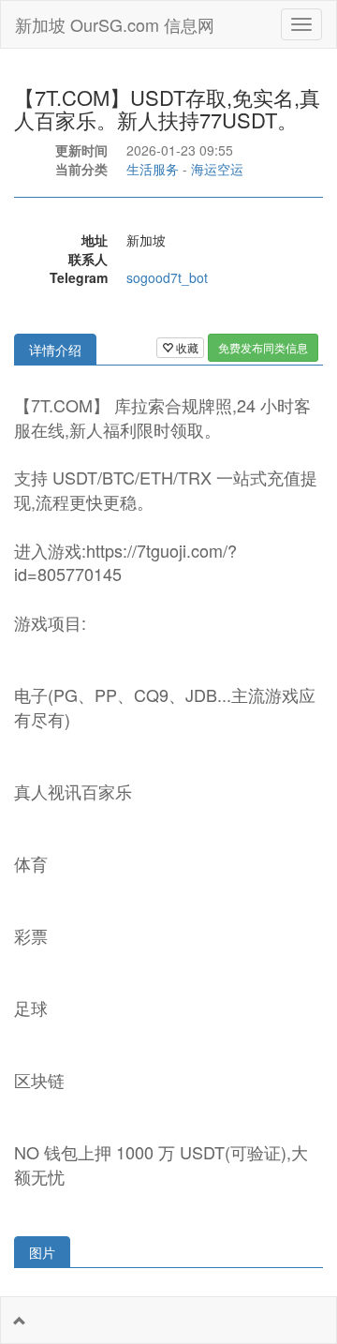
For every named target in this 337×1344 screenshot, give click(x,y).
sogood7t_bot (167, 277)
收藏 (185, 347)
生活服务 (152, 168)
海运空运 (217, 168)
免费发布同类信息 (263, 347)
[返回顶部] (19, 1321)
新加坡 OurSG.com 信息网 (114, 24)
